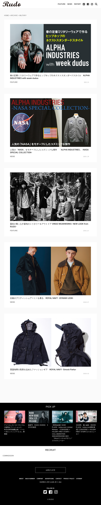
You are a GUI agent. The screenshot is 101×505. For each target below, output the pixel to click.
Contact (59, 478)
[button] (6, 417)
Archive (14, 15)
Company (40, 478)
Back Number (30, 478)
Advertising (49, 478)
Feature (61, 4)
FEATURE (14, 82)
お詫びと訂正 (50, 470)
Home (6, 15)
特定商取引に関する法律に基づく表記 (50, 482)
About (21, 478)
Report (77, 4)
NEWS (12, 156)
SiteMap (79, 478)
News (69, 4)
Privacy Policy (69, 478)
